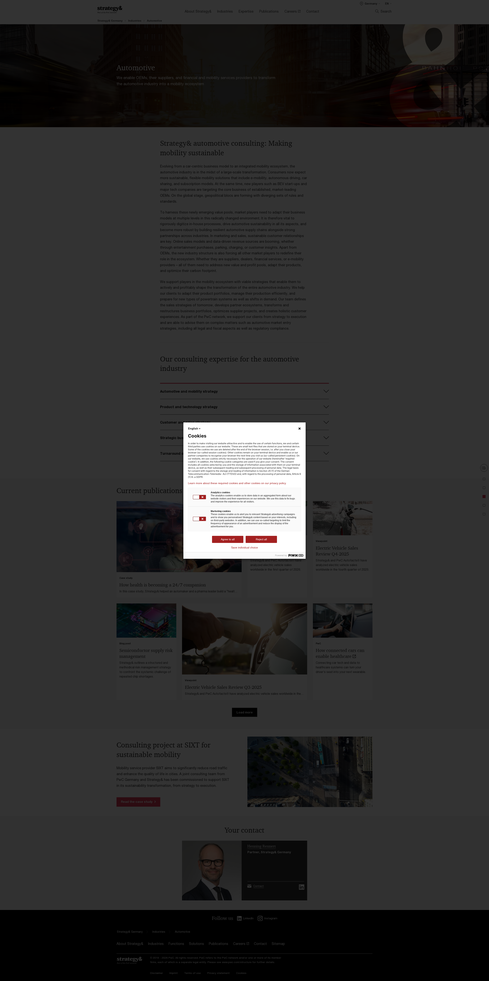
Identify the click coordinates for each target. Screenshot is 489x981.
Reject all (261, 539)
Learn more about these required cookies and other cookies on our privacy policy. (237, 483)
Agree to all (228, 539)
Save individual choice (244, 547)
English (193, 428)
